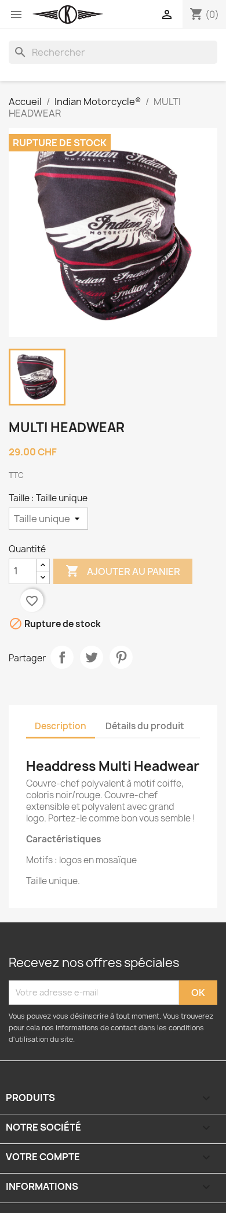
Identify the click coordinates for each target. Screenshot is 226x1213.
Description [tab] (60, 726)
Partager (62, 657)
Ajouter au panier (122, 571)
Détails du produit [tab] (144, 726)
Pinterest (121, 657)
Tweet (91, 657)
